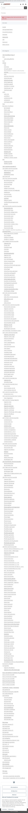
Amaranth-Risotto (8, 699)
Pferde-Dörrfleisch (8, 513)
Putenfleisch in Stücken (9, 86)
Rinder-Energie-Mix (8, 121)
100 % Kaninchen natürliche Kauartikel (10, 304)
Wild (3, 159)
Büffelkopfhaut (7, 172)
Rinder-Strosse (7, 143)
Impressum (4, 809)
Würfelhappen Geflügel (9, 291)
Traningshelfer (5, 665)
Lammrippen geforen (8, 102)
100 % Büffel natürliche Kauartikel (9, 168)
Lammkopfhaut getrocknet (9, 354)
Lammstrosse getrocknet (9, 370)
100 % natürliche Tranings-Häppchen (10, 400)
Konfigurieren (14, 791)
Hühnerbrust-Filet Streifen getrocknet (12, 265)
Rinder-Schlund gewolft (9, 139)
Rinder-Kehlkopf (7, 131)
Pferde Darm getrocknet (9, 501)
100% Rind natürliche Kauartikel (9, 546)
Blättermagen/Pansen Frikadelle (11, 233)
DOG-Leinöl (4, 754)
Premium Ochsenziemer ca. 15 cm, (11, 564)
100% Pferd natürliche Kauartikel (9, 477)
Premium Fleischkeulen (9, 560)
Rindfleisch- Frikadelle (9, 239)
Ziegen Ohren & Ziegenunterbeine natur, (13, 473)
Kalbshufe (6, 300)
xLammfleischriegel (8, 376)
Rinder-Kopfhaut (7, 612)
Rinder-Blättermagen (8, 119)
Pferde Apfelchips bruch (9, 493)
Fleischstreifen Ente (8, 208)
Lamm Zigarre (7, 348)
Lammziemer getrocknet (9, 372)
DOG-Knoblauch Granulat (8, 746)
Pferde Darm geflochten (9, 499)
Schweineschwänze (8, 441)
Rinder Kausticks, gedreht (9, 578)
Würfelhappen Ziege (8, 471)
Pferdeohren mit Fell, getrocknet (11, 540)
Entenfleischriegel (8, 247)
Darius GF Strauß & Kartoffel (8, 682)
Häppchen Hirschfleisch (9, 449)
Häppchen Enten (7, 402)
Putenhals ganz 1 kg (8, 88)
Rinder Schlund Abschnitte (10, 592)
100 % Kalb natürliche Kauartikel (9, 293)
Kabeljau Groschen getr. (9, 188)
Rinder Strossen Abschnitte (10, 594)
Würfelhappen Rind (8, 657)
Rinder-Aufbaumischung (9, 115)
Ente (5, 64)
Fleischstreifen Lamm (8, 216)
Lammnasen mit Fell (8, 362)
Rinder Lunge (7, 110)
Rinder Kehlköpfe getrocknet (10, 580)
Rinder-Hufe (6, 610)
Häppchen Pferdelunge (9, 483)
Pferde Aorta (7, 489)
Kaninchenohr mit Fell (9, 316)
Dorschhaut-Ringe (8, 184)
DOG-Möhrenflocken (8, 711)
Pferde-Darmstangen (8, 511)
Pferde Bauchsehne (8, 495)
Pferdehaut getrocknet (9, 532)
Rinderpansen (7, 651)
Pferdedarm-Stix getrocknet (10, 525)
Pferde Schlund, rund (8, 509)
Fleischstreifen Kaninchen (9, 214)
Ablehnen (14, 794)
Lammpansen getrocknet (9, 368)
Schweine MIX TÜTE (8, 421)
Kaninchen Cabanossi (8, 310)
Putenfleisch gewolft (8, 84)
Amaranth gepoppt (8, 697)
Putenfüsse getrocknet (9, 285)
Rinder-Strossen (7, 628)
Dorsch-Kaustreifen (8, 182)
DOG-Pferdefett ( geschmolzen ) (9, 756)
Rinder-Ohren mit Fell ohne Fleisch (11, 624)
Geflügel (4, 62)
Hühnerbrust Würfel (8, 263)
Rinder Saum (7, 114)
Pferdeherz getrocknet (9, 534)
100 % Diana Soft (6, 176)
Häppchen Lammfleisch (9, 408)
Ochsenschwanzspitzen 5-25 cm (11, 556)
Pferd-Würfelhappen (8, 485)
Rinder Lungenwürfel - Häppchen (11, 582)
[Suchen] (25, 7)
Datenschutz (11, 809)
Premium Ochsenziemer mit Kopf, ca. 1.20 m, (14, 566)
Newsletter (4, 34)
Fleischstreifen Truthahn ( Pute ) (11, 224)
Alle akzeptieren (14, 787)
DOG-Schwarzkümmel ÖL (7, 766)
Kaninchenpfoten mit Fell (9, 322)
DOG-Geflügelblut (6, 738)
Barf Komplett (7, 108)
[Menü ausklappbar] (1, 4)
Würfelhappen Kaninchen (9, 328)
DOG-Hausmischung (8, 703)
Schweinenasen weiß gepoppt (10, 437)
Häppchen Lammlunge (9, 410)
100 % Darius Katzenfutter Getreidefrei (11, 776)
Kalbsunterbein (7, 302)
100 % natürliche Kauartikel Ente (9, 378)
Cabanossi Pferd (7, 479)
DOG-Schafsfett (5, 764)
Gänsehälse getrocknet (9, 253)
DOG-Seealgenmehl (6, 768)
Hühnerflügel (7, 269)
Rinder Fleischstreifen (9, 576)
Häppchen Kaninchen (8, 308)
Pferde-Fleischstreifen (9, 515)
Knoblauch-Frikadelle (8, 237)
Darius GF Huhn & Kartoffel (8, 674)
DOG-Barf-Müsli (7, 701)
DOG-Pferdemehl (6, 758)
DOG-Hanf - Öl (5, 744)
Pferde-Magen (7, 517)
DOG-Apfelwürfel (6, 689)
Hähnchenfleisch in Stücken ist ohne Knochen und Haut (14, 71)
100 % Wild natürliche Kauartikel (9, 443)
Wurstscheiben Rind (8, 465)
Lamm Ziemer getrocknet (9, 346)
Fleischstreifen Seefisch (9, 222)
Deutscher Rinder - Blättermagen (11, 550)
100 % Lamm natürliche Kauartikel (9, 332)
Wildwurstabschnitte (8, 457)
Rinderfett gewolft (8, 147)
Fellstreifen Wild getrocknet (10, 445)
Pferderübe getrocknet (9, 544)
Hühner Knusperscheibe (9, 261)
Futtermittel (5, 773)
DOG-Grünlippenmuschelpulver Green (10, 740)
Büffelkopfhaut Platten (9, 174)
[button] (20, 4)
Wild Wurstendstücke (8, 463)
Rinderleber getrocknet (9, 638)
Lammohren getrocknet (9, 366)
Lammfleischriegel (8, 352)
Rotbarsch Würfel (8, 200)
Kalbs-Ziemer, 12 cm (8, 298)
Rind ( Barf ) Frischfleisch (7, 106)
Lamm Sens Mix (7, 344)
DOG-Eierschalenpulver (7, 734)
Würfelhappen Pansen (9, 655)
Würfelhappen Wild (8, 459)
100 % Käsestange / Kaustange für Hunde (11, 330)
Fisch (3, 56)
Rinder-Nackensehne (8, 620)
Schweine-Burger (8, 423)
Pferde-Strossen (7, 521)
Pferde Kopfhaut (7, 505)
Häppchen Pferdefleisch (9, 481)
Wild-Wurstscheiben (8, 453)
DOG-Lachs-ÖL (5, 750)
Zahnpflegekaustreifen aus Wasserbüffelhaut (14, 661)
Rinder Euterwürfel (8, 574)
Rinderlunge (6, 640)
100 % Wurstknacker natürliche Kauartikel (11, 461)
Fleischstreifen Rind (8, 220)
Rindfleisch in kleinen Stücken (10, 157)
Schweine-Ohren (7, 425)
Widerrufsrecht (5, 44)
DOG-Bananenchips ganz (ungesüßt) (10, 691)
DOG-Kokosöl (5, 748)
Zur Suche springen (16, 0)
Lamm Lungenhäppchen (9, 342)
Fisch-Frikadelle (7, 235)
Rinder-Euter (7, 123)
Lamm (3, 92)
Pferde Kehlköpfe (8, 503)
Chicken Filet (7, 245)
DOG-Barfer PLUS (6, 728)
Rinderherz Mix (7, 151)
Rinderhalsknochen (8, 149)
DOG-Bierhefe (5, 732)
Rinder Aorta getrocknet (9, 572)
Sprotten (6, 204)
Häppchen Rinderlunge (9, 552)
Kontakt (4, 27)
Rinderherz (6, 634)
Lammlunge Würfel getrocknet (10, 358)
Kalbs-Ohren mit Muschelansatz (11, 296)
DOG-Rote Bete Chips (8, 719)
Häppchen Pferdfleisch (9, 413)
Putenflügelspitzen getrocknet (10, 283)
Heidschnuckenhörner (9, 338)
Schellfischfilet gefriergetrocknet (11, 202)
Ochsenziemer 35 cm (8, 394)
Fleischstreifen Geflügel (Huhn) (10, 212)
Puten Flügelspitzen (8, 398)
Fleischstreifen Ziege (8, 228)
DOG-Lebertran (5, 752)
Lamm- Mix (6, 94)
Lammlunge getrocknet (9, 356)
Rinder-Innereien (8, 129)
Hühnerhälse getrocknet (9, 275)
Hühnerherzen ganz (8, 80)
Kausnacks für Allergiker (7, 663)
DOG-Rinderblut (6, 762)
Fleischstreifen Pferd (8, 218)
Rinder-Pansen (7, 137)
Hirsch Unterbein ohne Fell (10, 390)
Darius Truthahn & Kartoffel (8, 684)
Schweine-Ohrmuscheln (9, 427)
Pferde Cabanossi (8, 497)
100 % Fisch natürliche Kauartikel (9, 178)
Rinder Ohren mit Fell (8, 588)
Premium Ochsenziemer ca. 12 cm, (11, 562)
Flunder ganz (7, 186)
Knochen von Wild (8, 161)
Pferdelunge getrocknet (9, 538)
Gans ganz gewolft (8, 68)
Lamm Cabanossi (7, 340)
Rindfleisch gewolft (8, 153)
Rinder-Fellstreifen (8, 606)
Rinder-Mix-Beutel (8, 618)
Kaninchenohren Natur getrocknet (11, 320)
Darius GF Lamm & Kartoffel (8, 680)
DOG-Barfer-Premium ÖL (7, 730)
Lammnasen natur (8, 364)
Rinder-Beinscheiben (8, 118)
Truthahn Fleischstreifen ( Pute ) (11, 289)
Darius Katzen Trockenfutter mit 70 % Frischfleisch (14, 778)
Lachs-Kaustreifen (8, 196)
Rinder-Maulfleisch (8, 135)
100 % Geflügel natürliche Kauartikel (10, 241)
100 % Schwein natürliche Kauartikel (10, 417)
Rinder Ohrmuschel (8, 590)
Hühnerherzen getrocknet (9, 277)
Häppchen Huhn (7, 257)
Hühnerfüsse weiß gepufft (9, 273)
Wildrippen (6, 455)
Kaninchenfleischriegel (9, 312)
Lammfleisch (7, 96)
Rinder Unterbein (8, 596)
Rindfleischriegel (7, 653)
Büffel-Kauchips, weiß (9, 170)
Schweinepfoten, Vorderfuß (10, 439)
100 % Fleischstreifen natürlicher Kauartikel (12, 206)
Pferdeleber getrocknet (9, 536)
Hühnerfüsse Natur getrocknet (10, 271)
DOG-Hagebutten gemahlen (8, 742)
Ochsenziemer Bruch (8, 558)
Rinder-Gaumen (7, 608)
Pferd (3, 104)
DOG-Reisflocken (7, 717)
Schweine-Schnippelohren (9, 429)
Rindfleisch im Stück (8, 155)
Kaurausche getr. (8, 194)
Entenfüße (6, 249)
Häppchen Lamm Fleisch (9, 334)
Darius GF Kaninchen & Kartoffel (9, 676)
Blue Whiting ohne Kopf (9, 180)
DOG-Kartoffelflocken (8, 707)
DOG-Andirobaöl (6, 726)
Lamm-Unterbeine (8, 350)
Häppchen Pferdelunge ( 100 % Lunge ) (12, 411)
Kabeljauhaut (7, 192)
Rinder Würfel (7, 598)
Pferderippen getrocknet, (9, 542)
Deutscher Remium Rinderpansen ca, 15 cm (13, 548)
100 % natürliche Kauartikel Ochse (10, 392)
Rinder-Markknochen (8, 133)
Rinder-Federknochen (8, 125)
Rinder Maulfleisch (8, 586)
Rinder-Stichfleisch (8, 141)
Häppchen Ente (7, 255)
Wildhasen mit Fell (8, 324)
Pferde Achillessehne (8, 487)
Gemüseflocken (5, 695)
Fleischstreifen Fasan (8, 210)
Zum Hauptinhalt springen (6, 0)
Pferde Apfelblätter (8, 491)
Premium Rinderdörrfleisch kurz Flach (12, 568)
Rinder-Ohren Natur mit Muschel (11, 626)
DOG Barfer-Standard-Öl (7, 724)
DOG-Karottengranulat (9, 705)
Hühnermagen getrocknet (9, 279)
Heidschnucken (7, 760)
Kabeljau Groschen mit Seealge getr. (12, 190)
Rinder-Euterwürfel (8, 604)
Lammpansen (7, 100)
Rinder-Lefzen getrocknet (9, 614)
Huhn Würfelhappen (8, 259)
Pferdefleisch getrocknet (9, 527)
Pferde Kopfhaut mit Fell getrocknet (12, 507)
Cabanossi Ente (7, 243)
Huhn (5, 74)
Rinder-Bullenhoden (8, 600)
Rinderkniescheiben (8, 636)
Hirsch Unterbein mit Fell (9, 388)
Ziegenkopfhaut (7, 475)
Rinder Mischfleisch (8, 111)
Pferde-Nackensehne (8, 519)
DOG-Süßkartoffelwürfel (7, 693)
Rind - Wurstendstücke (9, 570)
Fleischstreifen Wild (8, 226)
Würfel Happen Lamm (9, 374)
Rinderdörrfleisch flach (9, 632)
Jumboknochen (7, 554)
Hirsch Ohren (7, 386)
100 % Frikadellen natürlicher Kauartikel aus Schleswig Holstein (12, 230)
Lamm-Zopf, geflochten (9, 59)
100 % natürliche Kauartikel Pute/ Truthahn (11, 396)
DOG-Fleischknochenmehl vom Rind (10, 736)
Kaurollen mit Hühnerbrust (10, 281)
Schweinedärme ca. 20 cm (9, 431)
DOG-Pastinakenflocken (9, 713)
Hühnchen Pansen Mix (9, 76)
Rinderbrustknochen (8, 145)
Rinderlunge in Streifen (9, 642)
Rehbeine (6, 451)
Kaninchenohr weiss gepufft (10, 318)
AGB (3, 39)
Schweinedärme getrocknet (10, 433)
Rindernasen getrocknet (9, 647)
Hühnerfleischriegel (8, 267)
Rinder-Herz (6, 127)
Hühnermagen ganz (8, 82)
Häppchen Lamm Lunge (9, 336)
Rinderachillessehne (8, 630)
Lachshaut (6, 198)
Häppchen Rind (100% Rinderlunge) (12, 669)
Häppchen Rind (7, 415)
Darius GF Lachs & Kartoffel (8, 678)
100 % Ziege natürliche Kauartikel (9, 467)
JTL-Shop (16, 811)
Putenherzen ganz (8, 90)
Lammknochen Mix (8, 98)
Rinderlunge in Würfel (9, 644)
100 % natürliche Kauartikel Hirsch (10, 384)
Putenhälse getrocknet (9, 287)
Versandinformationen (7, 32)
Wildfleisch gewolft (8, 163)
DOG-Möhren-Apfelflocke (9, 709)
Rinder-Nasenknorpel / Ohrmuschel (12, 622)
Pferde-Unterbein (8, 523)
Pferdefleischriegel (8, 528)
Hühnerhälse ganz (8, 78)
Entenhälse (6, 66)
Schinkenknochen (8, 419)
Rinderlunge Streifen (8, 645)
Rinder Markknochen (8, 584)
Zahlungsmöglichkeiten (7, 29)
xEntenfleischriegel (8, 382)
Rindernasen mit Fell (8, 649)
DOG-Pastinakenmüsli (9, 715)
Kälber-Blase (7, 294)
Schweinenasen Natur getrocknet (11, 435)
